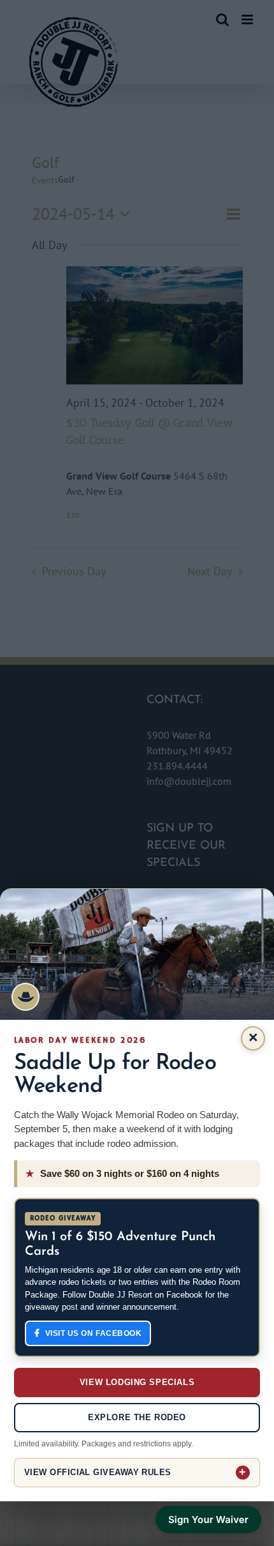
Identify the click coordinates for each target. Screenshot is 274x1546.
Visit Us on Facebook (93, 1333)
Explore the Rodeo (137, 1417)
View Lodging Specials (137, 1382)
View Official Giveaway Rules (97, 1472)
